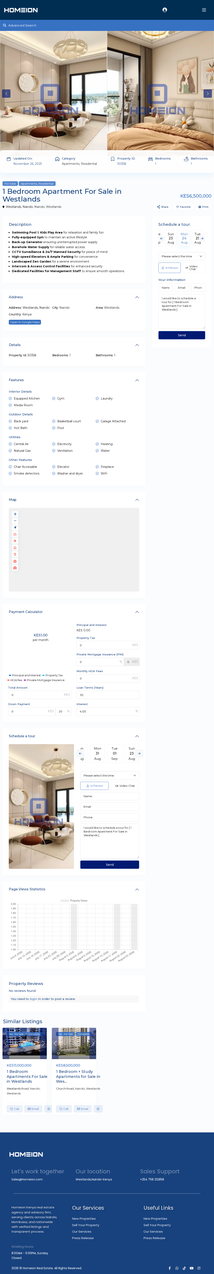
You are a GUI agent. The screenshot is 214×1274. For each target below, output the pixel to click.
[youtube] (191, 1268)
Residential (89, 164)
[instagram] (199, 1268)
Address (16, 297)
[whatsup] (177, 1268)
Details (15, 345)
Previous (80, 753)
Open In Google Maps (25, 322)
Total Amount (18, 687)
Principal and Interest (91, 625)
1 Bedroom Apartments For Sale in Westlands (27, 1076)
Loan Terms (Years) (89, 687)
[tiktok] (184, 1268)
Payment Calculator (26, 612)
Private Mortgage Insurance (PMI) (100, 654)
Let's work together (37, 1171)
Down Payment (19, 704)
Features (16, 380)
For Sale (10, 183)
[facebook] (169, 1268)
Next (139, 753)
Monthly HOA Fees (89, 671)
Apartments (70, 164)
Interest (82, 704)
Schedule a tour (22, 736)
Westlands (53, 207)
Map (13, 500)
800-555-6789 (187, 10)
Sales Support (160, 1171)
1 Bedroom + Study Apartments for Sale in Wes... (78, 1076)
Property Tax (85, 638)
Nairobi (39, 207)
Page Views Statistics (27, 889)
